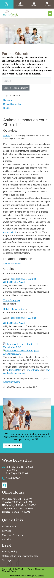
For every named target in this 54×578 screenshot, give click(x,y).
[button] (50, 13)
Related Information (12, 104)
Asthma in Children (12, 263)
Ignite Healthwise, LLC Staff (23, 318)
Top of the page (11, 300)
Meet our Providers (12, 535)
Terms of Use (15, 370)
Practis (41, 575)
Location (6, 539)
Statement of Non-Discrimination (20, 556)
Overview (7, 100)
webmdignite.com (11, 382)
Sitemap (6, 560)
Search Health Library (16, 88)
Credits (6, 108)
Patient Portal (9, 526)
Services (6, 531)
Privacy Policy (32, 370)
